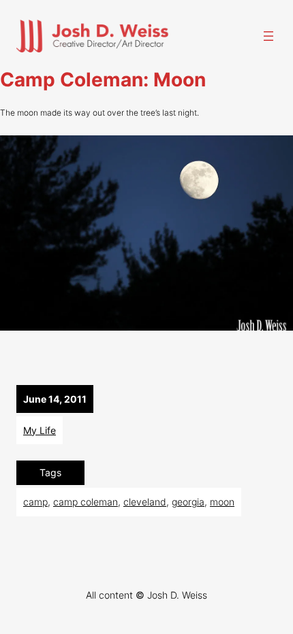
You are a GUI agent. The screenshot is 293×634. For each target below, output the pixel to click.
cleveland (144, 501)
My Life (39, 430)
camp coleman (85, 501)
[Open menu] (268, 36)
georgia (188, 501)
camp (35, 501)
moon (222, 501)
